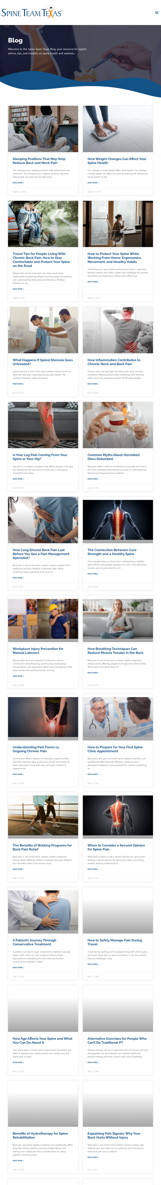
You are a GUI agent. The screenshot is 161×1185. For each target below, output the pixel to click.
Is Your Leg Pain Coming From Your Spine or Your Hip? (40, 457)
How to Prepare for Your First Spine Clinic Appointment (115, 749)
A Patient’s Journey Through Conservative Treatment (34, 942)
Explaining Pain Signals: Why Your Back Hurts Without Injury (114, 1135)
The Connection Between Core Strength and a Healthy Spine (112, 552)
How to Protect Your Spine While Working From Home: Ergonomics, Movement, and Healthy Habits (115, 258)
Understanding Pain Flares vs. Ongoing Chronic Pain (36, 749)
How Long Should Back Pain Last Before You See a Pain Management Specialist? (41, 554)
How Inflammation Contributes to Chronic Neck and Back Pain (114, 362)
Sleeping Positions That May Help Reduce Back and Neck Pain (39, 161)
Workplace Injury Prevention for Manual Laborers (38, 651)
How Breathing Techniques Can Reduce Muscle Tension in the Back (116, 651)
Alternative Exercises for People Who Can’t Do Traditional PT (117, 1040)
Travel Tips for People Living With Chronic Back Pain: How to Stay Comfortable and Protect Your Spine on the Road (41, 260)
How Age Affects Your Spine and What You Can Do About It (42, 1040)
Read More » (18, 182)
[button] (156, 12)
